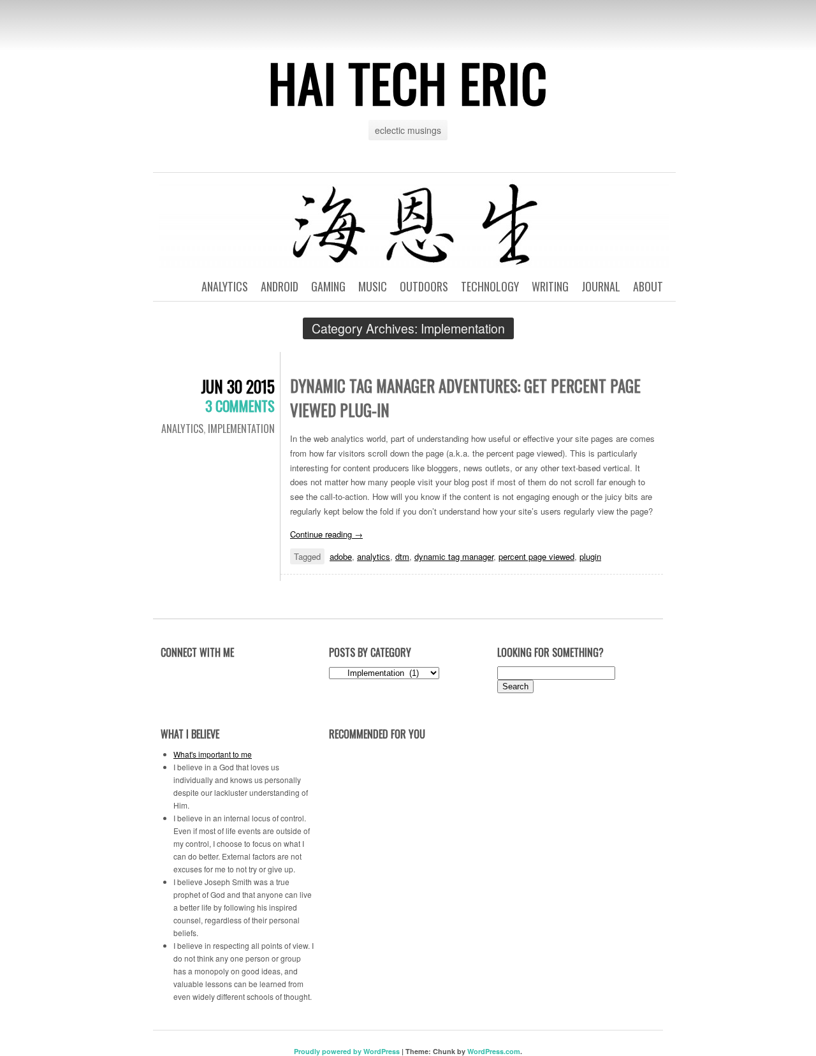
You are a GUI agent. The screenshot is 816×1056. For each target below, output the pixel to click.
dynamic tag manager (453, 556)
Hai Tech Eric (408, 82)
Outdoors (424, 286)
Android (279, 286)
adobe (341, 556)
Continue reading (326, 534)
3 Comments (240, 405)
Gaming (328, 286)
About (648, 286)
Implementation (241, 428)
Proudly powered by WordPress (347, 1051)
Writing (550, 286)
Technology (490, 286)
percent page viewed (536, 556)
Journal (600, 286)
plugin (590, 556)
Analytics (224, 286)
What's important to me (212, 754)
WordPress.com (493, 1051)
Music (372, 286)
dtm (402, 556)
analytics (373, 556)
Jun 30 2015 (238, 386)
